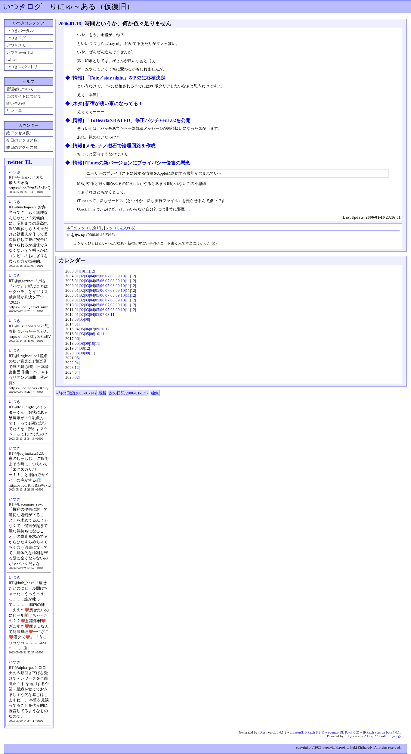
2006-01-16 (70, 23)
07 (107, 276)
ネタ (77, 103)
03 (87, 276)
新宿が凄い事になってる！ (114, 103)
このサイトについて (24, 96)
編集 (155, 393)
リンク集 (14, 110)
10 (82, 271)
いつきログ (22, 6)
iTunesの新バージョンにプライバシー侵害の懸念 (137, 162)
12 (92, 271)
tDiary (262, 732)
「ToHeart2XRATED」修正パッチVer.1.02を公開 (137, 120)
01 (77, 276)
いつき (14, 172)
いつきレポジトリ (22, 66)
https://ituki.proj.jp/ (336, 747)
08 (112, 276)
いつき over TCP (20, 52)
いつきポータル (20, 30)
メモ (90, 145)
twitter (11, 59)
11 (87, 271)
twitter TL (20, 162)
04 (77, 271)
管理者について (20, 89)
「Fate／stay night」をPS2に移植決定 (125, 77)
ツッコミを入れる (119, 228)
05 (97, 276)
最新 (102, 393)
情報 (77, 77)
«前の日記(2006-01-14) (76, 393)
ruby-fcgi (394, 736)
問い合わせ (16, 103)
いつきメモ (16, 45)
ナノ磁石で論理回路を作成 (127, 145)
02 (82, 276)
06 (102, 276)
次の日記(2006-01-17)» (128, 393)
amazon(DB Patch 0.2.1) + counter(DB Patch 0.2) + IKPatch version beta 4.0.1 (345, 732)
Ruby (348, 736)
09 (118, 276)
